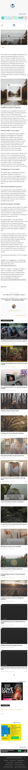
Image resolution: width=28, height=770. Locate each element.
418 (26, 571)
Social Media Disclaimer (8, 767)
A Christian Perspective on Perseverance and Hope (14, 341)
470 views (12, 625)
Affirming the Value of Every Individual (11, 546)
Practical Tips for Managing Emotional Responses (14, 524)
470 (26, 625)
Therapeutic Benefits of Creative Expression (12, 455)
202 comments (6, 43)
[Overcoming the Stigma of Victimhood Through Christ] (14, 468)
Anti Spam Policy (9, 762)
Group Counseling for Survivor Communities (12, 501)
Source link (3, 286)
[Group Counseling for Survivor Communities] (14, 492)
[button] (14, 93)
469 (26, 548)
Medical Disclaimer (19, 762)
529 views (13, 435)
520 (26, 413)
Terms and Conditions (19, 764)
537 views (12, 671)
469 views (12, 548)
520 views (13, 413)
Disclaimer (6, 760)
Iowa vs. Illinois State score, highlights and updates (14, 294)
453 (26, 481)
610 (26, 457)
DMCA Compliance (9, 764)
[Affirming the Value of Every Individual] (14, 537)
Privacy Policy (13, 760)
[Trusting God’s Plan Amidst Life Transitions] (14, 423)
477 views (12, 601)
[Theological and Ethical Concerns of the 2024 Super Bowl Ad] (14, 354)
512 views (12, 526)
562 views (13, 343)
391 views (12, 647)
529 (26, 435)
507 (26, 366)
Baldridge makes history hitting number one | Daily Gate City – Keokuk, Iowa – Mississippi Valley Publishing (14, 299)
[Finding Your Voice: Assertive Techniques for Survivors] (14, 588)
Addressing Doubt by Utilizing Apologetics (12, 569)
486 (26, 390)
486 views (13, 390)
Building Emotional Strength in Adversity (11, 645)
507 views (13, 366)
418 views (12, 571)
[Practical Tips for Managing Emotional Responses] (14, 514)
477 (26, 601)
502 (26, 504)
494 (26, 577)
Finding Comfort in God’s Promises (10, 410)
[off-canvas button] (2, 25)
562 (26, 343)
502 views (12, 503)
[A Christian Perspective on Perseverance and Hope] (14, 331)
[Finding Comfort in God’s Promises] (14, 401)
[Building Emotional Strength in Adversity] (14, 636)
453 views (12, 481)
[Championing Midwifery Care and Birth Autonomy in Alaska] (14, 377)
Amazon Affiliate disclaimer (20, 767)
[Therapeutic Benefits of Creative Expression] (14, 446)
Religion (5, 36)
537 (26, 671)
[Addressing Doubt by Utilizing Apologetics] (14, 559)
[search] (25, 25)
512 (26, 526)
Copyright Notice (20, 760)
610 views (12, 457)
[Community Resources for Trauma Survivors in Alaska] (14, 612)
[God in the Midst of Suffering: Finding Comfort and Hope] (14, 658)
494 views (12, 577)
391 (26, 647)
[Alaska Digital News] (14, 25)
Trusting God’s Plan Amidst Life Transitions (12, 433)
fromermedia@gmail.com (8, 42)
